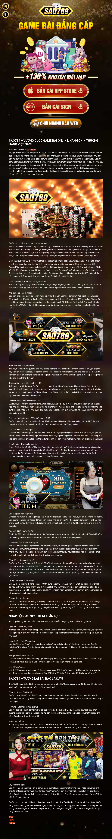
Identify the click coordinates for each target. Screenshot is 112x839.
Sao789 (33, 150)
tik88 (11, 817)
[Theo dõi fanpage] (5, 14)
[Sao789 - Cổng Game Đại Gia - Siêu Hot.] (56, 91)
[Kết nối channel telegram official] (5, 6)
